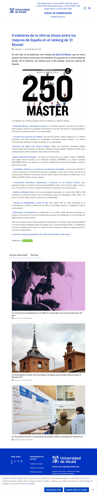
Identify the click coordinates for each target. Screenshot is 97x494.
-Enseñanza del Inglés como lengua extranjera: (31, 146)
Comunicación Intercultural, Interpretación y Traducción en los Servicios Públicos (47, 182)
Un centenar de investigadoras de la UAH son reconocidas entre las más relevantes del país (47, 314)
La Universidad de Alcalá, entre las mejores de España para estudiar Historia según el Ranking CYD (46, 376)
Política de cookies (36, 472)
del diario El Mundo (61, 54)
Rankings (34, 255)
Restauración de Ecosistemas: (24, 212)
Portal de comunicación (58, 13)
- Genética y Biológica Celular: (23, 192)
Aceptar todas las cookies (76, 490)
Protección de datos (36, 464)
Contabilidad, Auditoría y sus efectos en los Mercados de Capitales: (39, 169)
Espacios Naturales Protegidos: (24, 157)
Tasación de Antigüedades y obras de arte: (30, 203)
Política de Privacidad (27, 483)
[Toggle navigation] (84, 8)
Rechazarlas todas (53, 490)
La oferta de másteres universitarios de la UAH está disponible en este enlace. (41, 234)
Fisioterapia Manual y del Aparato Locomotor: (30, 126)
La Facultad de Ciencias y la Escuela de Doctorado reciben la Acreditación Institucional (47, 436)
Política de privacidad (37, 468)
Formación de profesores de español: (28, 136)
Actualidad (27, 241)
